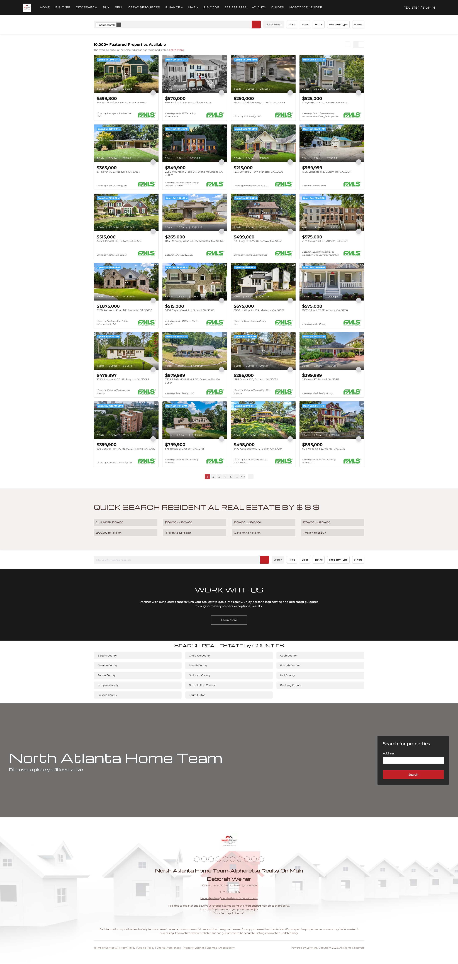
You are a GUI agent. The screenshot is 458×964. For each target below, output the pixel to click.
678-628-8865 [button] (236, 7)
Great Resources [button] (144, 7)
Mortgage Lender (305, 7)
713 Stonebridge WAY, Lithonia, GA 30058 (259, 102)
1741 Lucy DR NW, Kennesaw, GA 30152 (257, 241)
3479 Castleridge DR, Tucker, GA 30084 (258, 448)
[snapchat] (247, 859)
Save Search (274, 24)
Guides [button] (277, 7)
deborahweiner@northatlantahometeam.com (229, 898)
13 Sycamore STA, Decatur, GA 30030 (325, 102)
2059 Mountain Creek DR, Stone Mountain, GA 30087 (194, 173)
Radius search (106, 24)
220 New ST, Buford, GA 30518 (320, 379)
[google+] (261, 859)
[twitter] (211, 859)
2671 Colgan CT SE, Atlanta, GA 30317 (325, 241)
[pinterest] (254, 859)
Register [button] (411, 7)
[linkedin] (204, 859)
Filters (358, 24)
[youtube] (232, 859)
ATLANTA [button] (259, 7)
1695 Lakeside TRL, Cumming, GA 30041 (327, 171)
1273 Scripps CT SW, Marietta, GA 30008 (258, 171)
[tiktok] (239, 859)
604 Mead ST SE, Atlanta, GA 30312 (323, 448)
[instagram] (225, 859)
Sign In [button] (429, 7)
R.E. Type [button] (62, 7)
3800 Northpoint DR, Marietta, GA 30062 (259, 310)
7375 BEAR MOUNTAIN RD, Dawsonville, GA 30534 (192, 381)
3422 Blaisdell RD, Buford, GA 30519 (119, 241)
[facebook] (196, 859)
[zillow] (218, 859)
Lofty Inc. (312, 947)
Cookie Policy (145, 947)
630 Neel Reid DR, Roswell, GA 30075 (188, 102)
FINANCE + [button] (174, 7)
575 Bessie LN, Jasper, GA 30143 (184, 448)
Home (45, 7)
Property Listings (193, 947)
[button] (27, 8)
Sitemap (212, 947)
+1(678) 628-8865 (229, 892)
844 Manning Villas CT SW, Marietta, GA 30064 (194, 241)
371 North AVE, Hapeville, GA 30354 (118, 171)
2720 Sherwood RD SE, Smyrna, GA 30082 (123, 379)
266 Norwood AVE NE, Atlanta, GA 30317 (122, 102)
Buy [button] (106, 7)
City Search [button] (86, 7)
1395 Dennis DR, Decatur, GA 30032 (256, 379)
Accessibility (227, 947)
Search (278, 559)
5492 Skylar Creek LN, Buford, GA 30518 (189, 310)
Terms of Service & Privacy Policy (114, 947)
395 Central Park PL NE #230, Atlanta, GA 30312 (126, 448)
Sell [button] (119, 7)
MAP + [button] (193, 7)
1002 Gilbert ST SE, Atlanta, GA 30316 (325, 310)
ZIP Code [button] (211, 7)
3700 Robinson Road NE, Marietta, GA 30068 (124, 310)
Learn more (176, 50)
